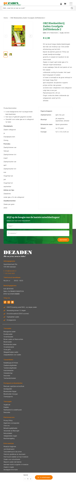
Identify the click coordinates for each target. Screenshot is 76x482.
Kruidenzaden (8, 334)
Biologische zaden (10, 331)
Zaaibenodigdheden (10, 365)
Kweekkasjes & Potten (11, 363)
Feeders (6, 407)
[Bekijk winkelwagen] (65, 4)
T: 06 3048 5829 (9, 273)
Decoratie (7, 376)
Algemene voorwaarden (11, 423)
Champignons (8, 396)
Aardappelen (8, 389)
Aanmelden (63, 240)
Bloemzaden (8, 342)
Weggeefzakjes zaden (11, 352)
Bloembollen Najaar (10, 391)
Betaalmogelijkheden (10, 428)
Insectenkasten (8, 370)
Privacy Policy (8, 420)
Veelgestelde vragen (10, 436)
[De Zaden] (12, 4)
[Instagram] (8, 302)
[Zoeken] (72, 8)
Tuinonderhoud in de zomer (13, 452)
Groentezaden (8, 337)
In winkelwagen (45, 477)
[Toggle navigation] (71, 4)
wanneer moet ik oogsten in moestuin (16, 464)
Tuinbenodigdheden (10, 368)
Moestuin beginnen (10, 446)
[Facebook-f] (5, 302)
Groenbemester (9, 347)
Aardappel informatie (11, 470)
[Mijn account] (61, 4)
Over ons (7, 426)
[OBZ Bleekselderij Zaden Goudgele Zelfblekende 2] (18, 36)
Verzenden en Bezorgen (11, 431)
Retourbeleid (8, 433)
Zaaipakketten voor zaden (12, 355)
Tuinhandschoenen (10, 378)
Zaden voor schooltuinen (12, 459)
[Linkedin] (12, 302)
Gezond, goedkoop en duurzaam (14, 454)
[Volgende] (30, 35)
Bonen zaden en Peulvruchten (13, 339)
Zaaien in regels (9, 467)
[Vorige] (6, 35)
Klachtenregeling (9, 438)
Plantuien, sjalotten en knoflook (14, 386)
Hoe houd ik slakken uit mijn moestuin (16, 457)
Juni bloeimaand (9, 449)
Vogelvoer (7, 405)
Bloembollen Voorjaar (11, 394)
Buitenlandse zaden (10, 344)
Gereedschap (8, 373)
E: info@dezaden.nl (10, 271)
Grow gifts (7, 349)
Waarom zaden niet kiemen (12, 462)
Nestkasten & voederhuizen (13, 410)
